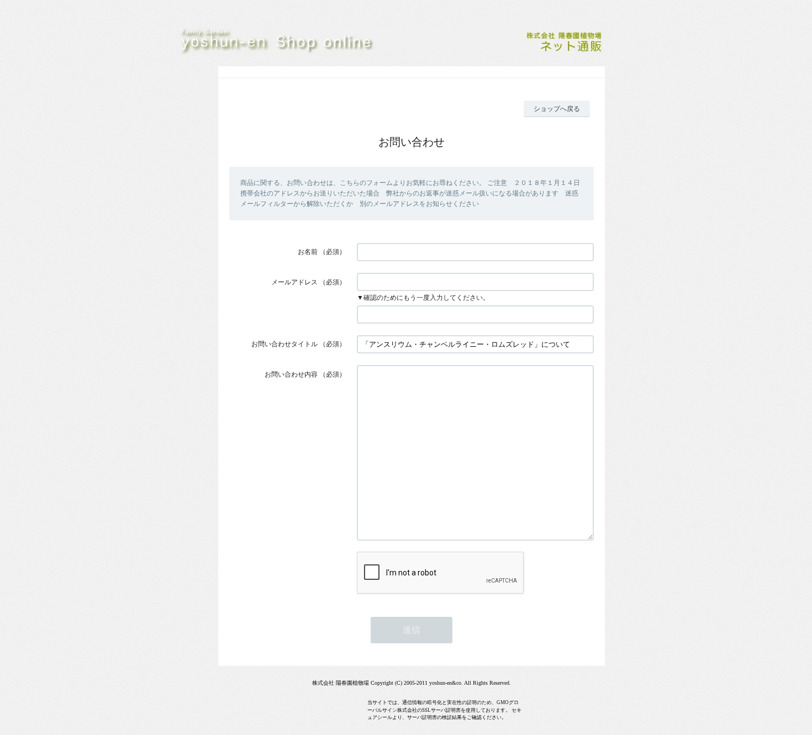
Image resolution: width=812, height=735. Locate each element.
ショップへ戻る (557, 109)
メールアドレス (294, 282)
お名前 (308, 252)
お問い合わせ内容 (291, 374)
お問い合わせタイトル (284, 344)
